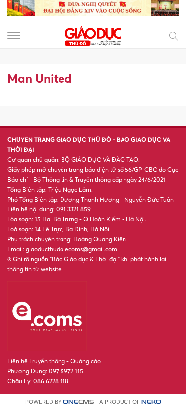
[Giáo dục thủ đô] (93, 35)
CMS (78, 402)
